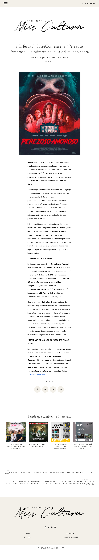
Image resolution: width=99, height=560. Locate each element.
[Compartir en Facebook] (37, 389)
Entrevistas (70, 533)
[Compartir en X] (45, 389)
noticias (49, 381)
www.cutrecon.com (37, 375)
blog (28, 533)
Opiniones (27, 537)
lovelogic (54, 549)
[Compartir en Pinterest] (53, 389)
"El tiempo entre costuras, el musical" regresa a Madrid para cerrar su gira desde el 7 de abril (48, 473)
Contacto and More (70, 537)
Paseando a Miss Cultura (54, 547)
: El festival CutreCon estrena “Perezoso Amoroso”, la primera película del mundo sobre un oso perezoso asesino (49, 51)
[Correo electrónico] (60, 389)
